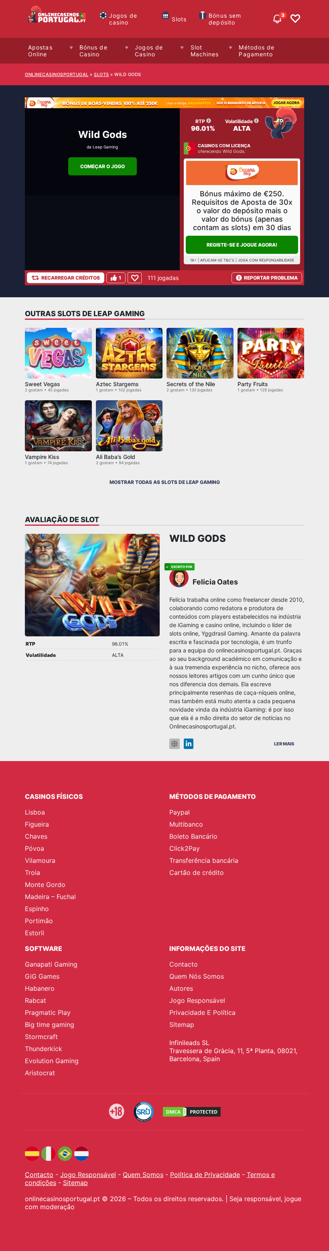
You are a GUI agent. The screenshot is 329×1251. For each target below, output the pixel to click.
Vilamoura (40, 860)
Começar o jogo (102, 166)
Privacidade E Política (202, 1012)
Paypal (179, 812)
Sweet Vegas (42, 384)
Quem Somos (143, 1175)
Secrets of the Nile (191, 384)
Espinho (37, 909)
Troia (32, 872)
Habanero (40, 988)
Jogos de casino (123, 19)
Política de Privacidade (205, 1175)
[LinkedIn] (188, 744)
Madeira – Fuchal (50, 897)
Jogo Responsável (197, 1000)
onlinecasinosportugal (57, 74)
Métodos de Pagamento (256, 51)
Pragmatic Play (48, 1012)
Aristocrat (40, 1073)
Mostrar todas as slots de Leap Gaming (165, 482)
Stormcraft (41, 1037)
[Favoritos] (295, 19)
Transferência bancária (203, 860)
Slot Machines (205, 51)
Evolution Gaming (52, 1061)
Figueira (37, 824)
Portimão (39, 921)
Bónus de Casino (93, 51)
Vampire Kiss (42, 456)
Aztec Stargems (117, 384)
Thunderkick (43, 1049)
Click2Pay (184, 848)
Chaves (36, 836)
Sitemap (181, 1025)
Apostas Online (40, 51)
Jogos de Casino (149, 51)
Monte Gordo (45, 885)
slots (101, 74)
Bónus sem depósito (225, 19)
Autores (181, 988)
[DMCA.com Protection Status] (192, 1112)
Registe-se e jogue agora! (242, 245)
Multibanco (186, 824)
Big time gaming (49, 1025)
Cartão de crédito (196, 872)
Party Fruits (253, 384)
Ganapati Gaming (51, 964)
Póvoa (34, 848)
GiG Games (42, 976)
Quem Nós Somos (196, 976)
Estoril (34, 933)
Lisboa (35, 812)
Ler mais (284, 744)
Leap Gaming (105, 146)
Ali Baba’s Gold (115, 456)
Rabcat (35, 1000)
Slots (179, 19)
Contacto (183, 964)
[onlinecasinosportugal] (57, 19)
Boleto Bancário (193, 836)
